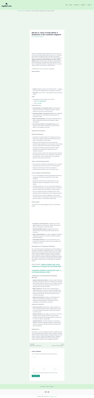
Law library (63, 5)
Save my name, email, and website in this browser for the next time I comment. (45, 372)
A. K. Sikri (39, 103)
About (48, 386)
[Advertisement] (47, 22)
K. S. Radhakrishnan (41, 101)
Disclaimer (52, 386)
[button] (63, 5)
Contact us (89, 4)
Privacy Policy (43, 386)
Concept (70, 4)
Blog (66, 4)
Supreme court (76, 4)
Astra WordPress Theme (52, 396)
